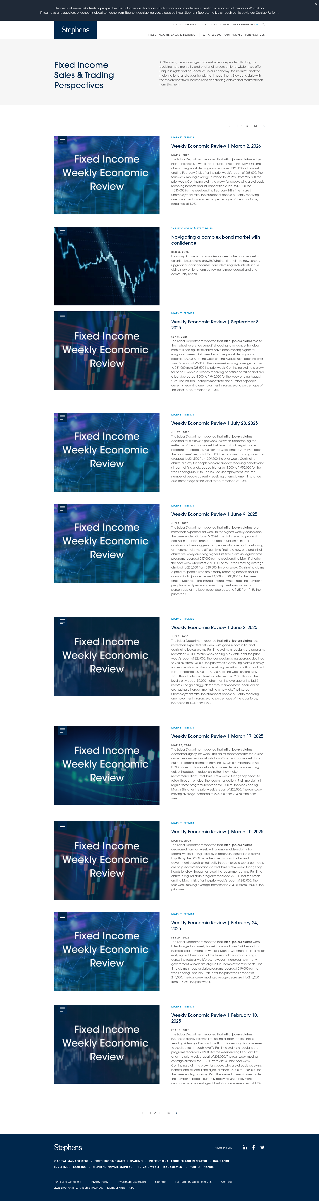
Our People (233, 34)
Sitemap (160, 1181)
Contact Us (263, 12)
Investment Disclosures (132, 1181)
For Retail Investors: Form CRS (193, 1181)
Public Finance (202, 1167)
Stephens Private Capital (112, 1167)
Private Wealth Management (161, 1167)
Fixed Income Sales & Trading (172, 34)
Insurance (221, 1161)
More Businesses (244, 24)
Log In (224, 24)
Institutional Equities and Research (178, 1161)
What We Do (212, 34)
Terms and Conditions (67, 1181)
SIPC (132, 1187)
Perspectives (255, 34)
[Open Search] (263, 24)
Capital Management (71, 1161)
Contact (226, 1181)
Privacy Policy (99, 1181)
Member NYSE (116, 1187)
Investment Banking (70, 1167)
